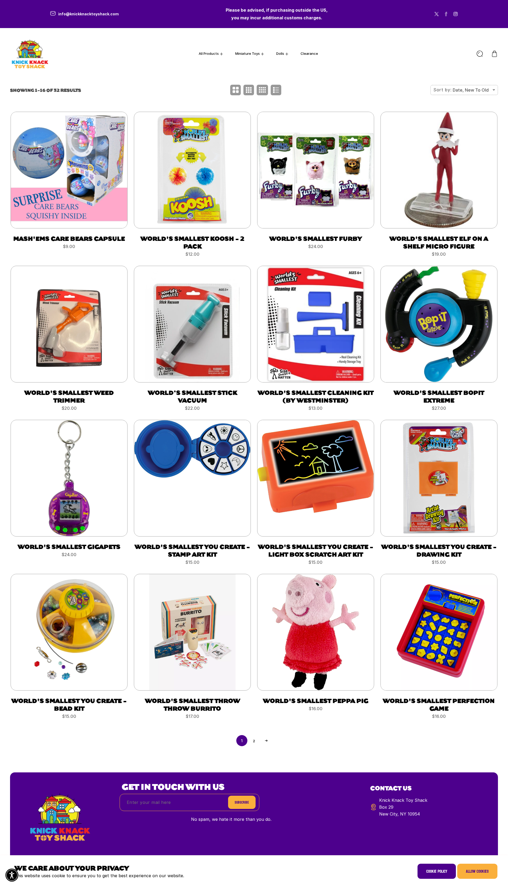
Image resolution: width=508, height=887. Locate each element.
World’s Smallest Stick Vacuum (192, 396)
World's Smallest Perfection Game (439, 704)
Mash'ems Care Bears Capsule (69, 238)
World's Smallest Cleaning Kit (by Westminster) (316, 396)
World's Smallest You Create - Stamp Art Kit (192, 550)
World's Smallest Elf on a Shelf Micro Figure (438, 242)
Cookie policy (436, 871)
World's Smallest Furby (315, 238)
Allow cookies (477, 871)
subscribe (242, 802)
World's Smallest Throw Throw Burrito (192, 704)
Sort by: (442, 89)
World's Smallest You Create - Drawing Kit (439, 550)
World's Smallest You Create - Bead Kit (69, 704)
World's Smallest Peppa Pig (315, 700)
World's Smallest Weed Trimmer (69, 396)
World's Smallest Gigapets (69, 546)
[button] (494, 53)
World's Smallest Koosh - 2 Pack (192, 242)
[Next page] (266, 741)
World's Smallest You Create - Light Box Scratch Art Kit (315, 550)
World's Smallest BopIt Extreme (439, 396)
